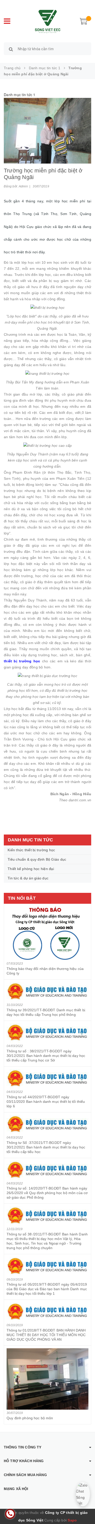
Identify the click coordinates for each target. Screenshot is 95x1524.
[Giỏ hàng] (83, 20)
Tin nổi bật (22, 898)
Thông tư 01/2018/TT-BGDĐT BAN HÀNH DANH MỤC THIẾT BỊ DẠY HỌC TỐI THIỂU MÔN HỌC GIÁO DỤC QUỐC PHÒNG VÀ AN (46, 1334)
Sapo (72, 1520)
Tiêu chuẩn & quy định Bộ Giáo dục (37, 859)
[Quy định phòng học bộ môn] (47, 1379)
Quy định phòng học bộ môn (30, 1418)
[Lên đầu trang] (85, 1509)
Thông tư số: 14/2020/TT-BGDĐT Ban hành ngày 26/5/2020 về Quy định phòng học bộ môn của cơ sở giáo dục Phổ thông (47, 1192)
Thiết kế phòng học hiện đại (31, 869)
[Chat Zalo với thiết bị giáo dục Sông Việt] (83, 1494)
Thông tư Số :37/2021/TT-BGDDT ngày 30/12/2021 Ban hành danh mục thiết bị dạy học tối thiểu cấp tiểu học (46, 1147)
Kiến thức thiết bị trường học (31, 850)
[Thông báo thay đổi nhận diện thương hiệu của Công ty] (47, 933)
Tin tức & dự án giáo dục (28, 878)
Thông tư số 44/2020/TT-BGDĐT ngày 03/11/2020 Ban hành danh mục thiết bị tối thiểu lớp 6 (46, 1101)
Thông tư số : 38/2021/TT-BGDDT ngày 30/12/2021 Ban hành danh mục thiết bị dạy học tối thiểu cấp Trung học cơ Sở (46, 1055)
